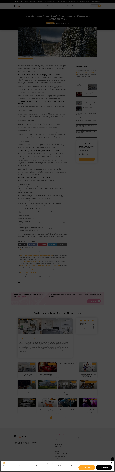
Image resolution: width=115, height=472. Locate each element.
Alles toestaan (87, 467)
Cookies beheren (104, 467)
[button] (111, 463)
